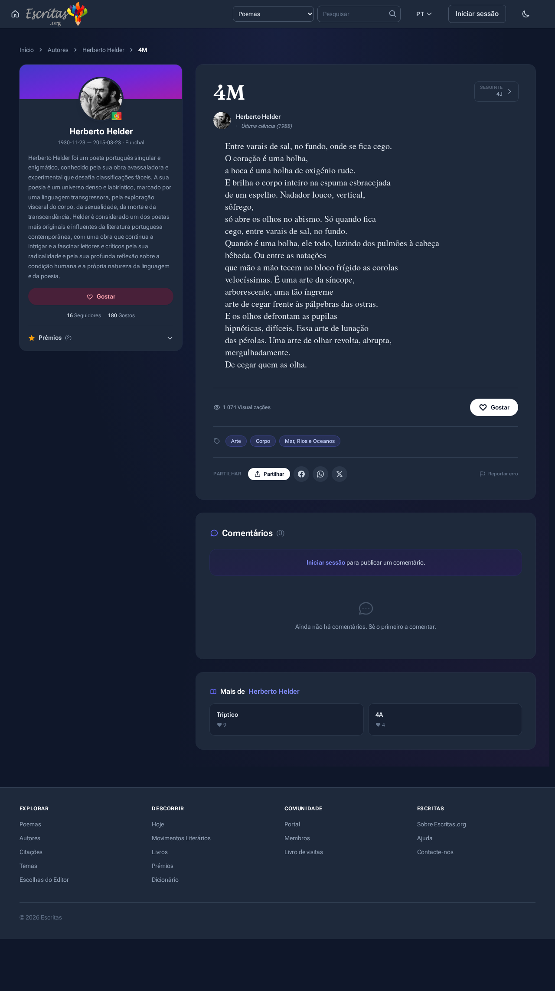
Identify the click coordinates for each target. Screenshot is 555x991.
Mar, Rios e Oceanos (310, 441)
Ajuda (425, 838)
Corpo (263, 441)
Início (27, 49)
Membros (297, 838)
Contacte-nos (435, 851)
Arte (236, 441)
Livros (160, 851)
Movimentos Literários (181, 838)
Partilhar (274, 474)
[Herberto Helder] (222, 120)
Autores (58, 49)
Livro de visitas (303, 851)
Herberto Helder (103, 49)
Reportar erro (503, 474)
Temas (28, 865)
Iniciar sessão (477, 14)
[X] (339, 474)
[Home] (15, 14)
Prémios (162, 865)
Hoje (158, 824)
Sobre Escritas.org (441, 824)
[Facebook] (301, 474)
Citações (31, 851)
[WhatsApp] (320, 474)
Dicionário (165, 879)
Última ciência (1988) (266, 126)
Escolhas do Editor (44, 879)
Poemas (30, 824)
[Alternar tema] (525, 14)
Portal (292, 824)
